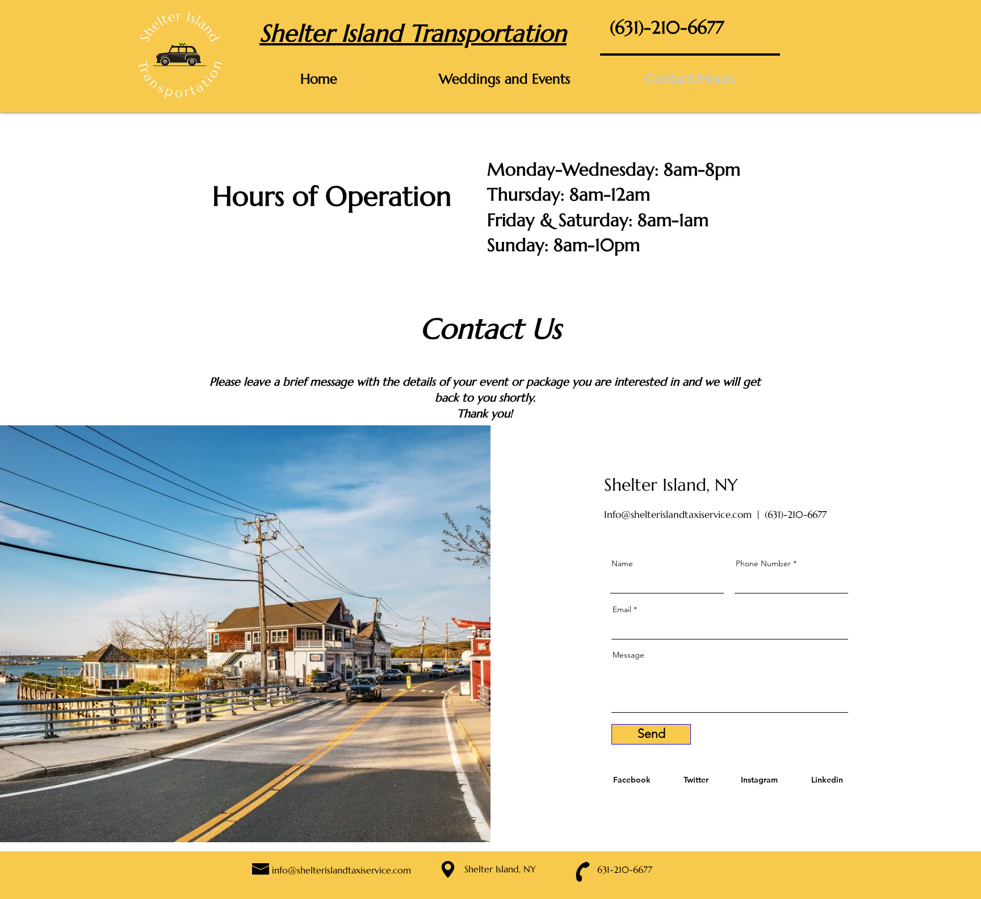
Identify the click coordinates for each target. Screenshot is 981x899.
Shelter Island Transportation (413, 33)
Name (622, 563)
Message (628, 655)
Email (622, 609)
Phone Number (763, 563)
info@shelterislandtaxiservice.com (341, 870)
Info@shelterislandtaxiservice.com (678, 514)
